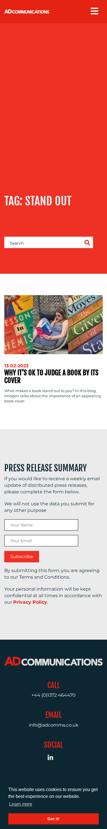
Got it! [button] (53, 818)
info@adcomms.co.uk (53, 725)
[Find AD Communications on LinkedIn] (53, 758)
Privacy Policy (30, 602)
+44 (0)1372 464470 (53, 695)
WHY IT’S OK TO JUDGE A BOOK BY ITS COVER (51, 376)
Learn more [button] (20, 804)
